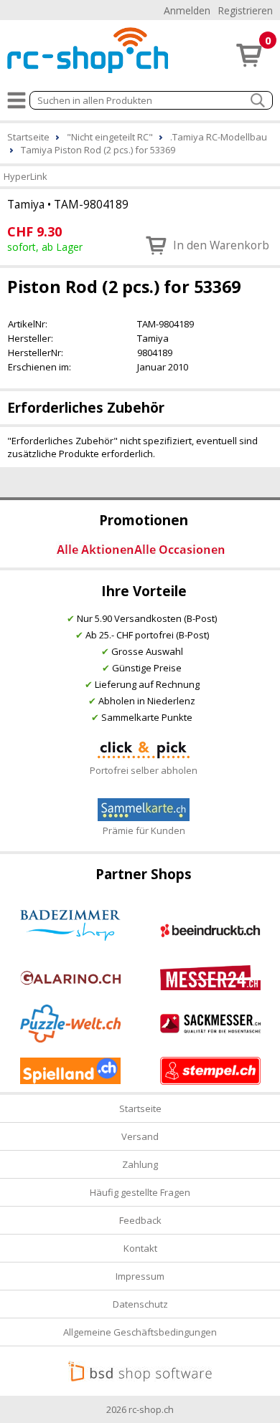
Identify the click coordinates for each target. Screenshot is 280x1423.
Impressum (140, 1276)
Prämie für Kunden (144, 830)
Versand (140, 1136)
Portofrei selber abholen (143, 770)
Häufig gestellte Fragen (140, 1192)
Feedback (140, 1220)
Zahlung (140, 1164)
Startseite (140, 1108)
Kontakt (140, 1248)
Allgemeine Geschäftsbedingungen (140, 1332)
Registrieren (245, 10)
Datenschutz (140, 1304)
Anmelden (187, 10)
